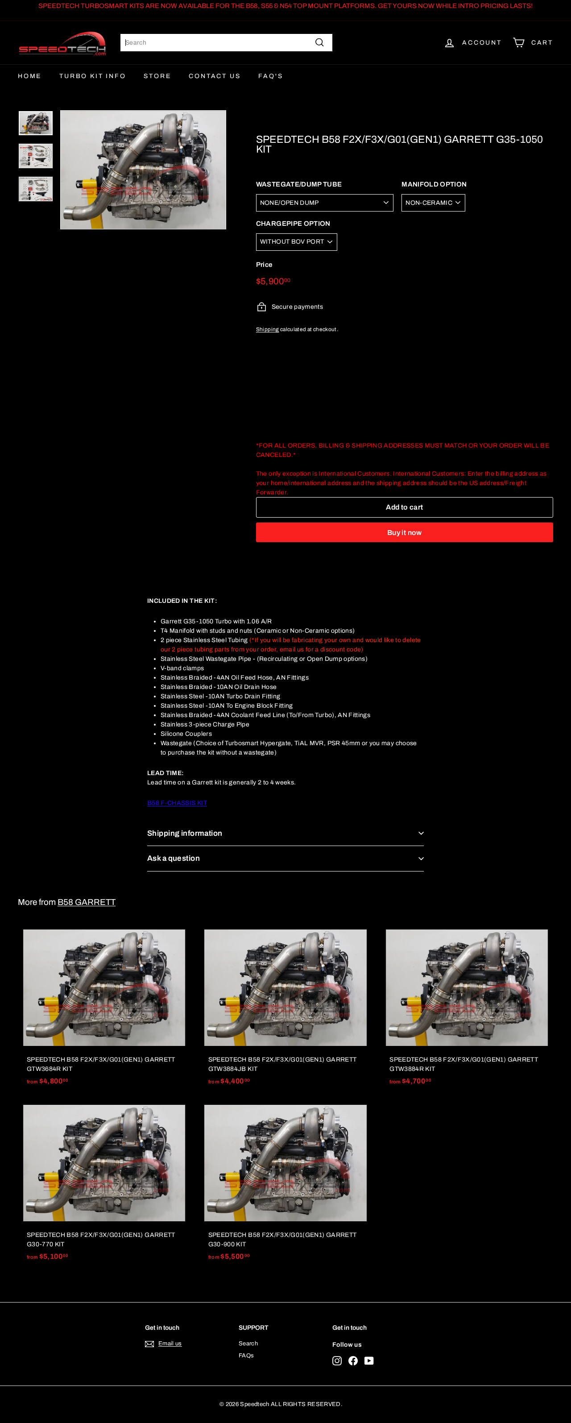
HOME (29, 76)
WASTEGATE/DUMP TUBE (299, 184)
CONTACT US (214, 76)
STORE (157, 76)
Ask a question (173, 858)
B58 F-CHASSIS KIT (177, 803)
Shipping (267, 329)
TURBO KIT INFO (92, 76)
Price (264, 265)
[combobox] (226, 42)
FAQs (246, 1355)
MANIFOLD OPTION (434, 184)
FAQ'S (270, 76)
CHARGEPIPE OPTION (293, 223)
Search (248, 1343)
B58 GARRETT (87, 902)
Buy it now (404, 532)
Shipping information (185, 833)
